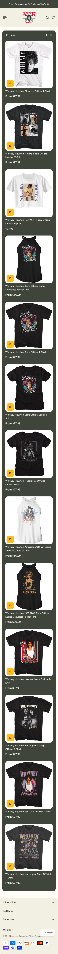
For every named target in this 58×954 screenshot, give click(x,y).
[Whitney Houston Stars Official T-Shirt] (29, 325)
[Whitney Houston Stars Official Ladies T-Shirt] (29, 388)
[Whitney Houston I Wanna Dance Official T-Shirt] (29, 652)
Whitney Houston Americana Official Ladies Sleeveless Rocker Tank (28, 548)
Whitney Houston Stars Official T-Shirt (25, 352)
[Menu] (5, 17)
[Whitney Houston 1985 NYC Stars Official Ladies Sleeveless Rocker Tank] (29, 586)
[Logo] (29, 17)
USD (9, 930)
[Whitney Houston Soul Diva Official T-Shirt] (29, 785)
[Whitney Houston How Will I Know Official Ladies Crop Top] (29, 193)
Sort (13, 35)
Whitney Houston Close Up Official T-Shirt (27, 91)
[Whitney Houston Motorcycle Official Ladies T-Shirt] (29, 454)
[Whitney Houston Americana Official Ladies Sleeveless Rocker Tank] (29, 520)
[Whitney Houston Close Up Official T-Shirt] (29, 64)
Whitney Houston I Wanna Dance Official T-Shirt (28, 681)
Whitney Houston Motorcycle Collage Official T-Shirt (25, 747)
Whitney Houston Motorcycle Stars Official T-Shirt (28, 876)
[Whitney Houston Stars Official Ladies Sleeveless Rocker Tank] (29, 259)
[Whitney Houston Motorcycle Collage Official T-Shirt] (29, 719)
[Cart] (53, 17)
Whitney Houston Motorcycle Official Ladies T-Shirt (25, 482)
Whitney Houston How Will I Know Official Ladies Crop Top (27, 221)
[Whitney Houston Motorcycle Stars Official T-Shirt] (29, 847)
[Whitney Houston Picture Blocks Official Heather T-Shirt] (29, 127)
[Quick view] (10, 83)
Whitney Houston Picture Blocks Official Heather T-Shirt (26, 155)
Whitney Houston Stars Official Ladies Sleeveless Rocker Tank (25, 288)
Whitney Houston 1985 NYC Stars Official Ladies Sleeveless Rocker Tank (27, 615)
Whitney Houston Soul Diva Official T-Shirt (28, 811)
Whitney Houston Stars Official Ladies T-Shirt (26, 416)
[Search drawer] (47, 17)
